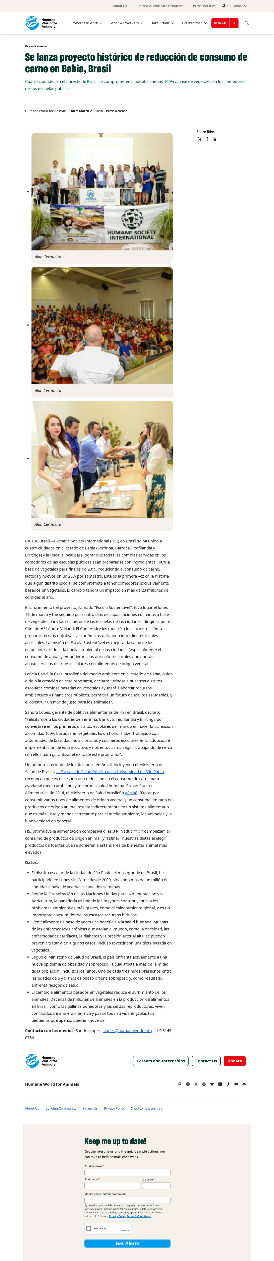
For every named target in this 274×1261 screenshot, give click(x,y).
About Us (120, 6)
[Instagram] (188, 1083)
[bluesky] (212, 1083)
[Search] (243, 23)
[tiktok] (228, 1083)
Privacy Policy (114, 1108)
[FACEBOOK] (207, 140)
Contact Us (206, 1061)
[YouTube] (236, 1083)
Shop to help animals (147, 1108)
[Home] (41, 1061)
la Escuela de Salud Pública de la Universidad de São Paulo (110, 772)
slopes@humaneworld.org (127, 1030)
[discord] (244, 1083)
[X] (200, 140)
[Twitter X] (196, 1083)
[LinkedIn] (220, 1083)
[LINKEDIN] (215, 140)
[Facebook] (204, 1083)
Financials (90, 1108)
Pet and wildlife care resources (160, 6)
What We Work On (125, 23)
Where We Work (85, 23)
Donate (220, 23)
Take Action (160, 23)
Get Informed (192, 23)
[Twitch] (180, 1083)
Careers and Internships (161, 1061)
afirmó (131, 793)
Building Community (61, 1108)
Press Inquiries (204, 6)
